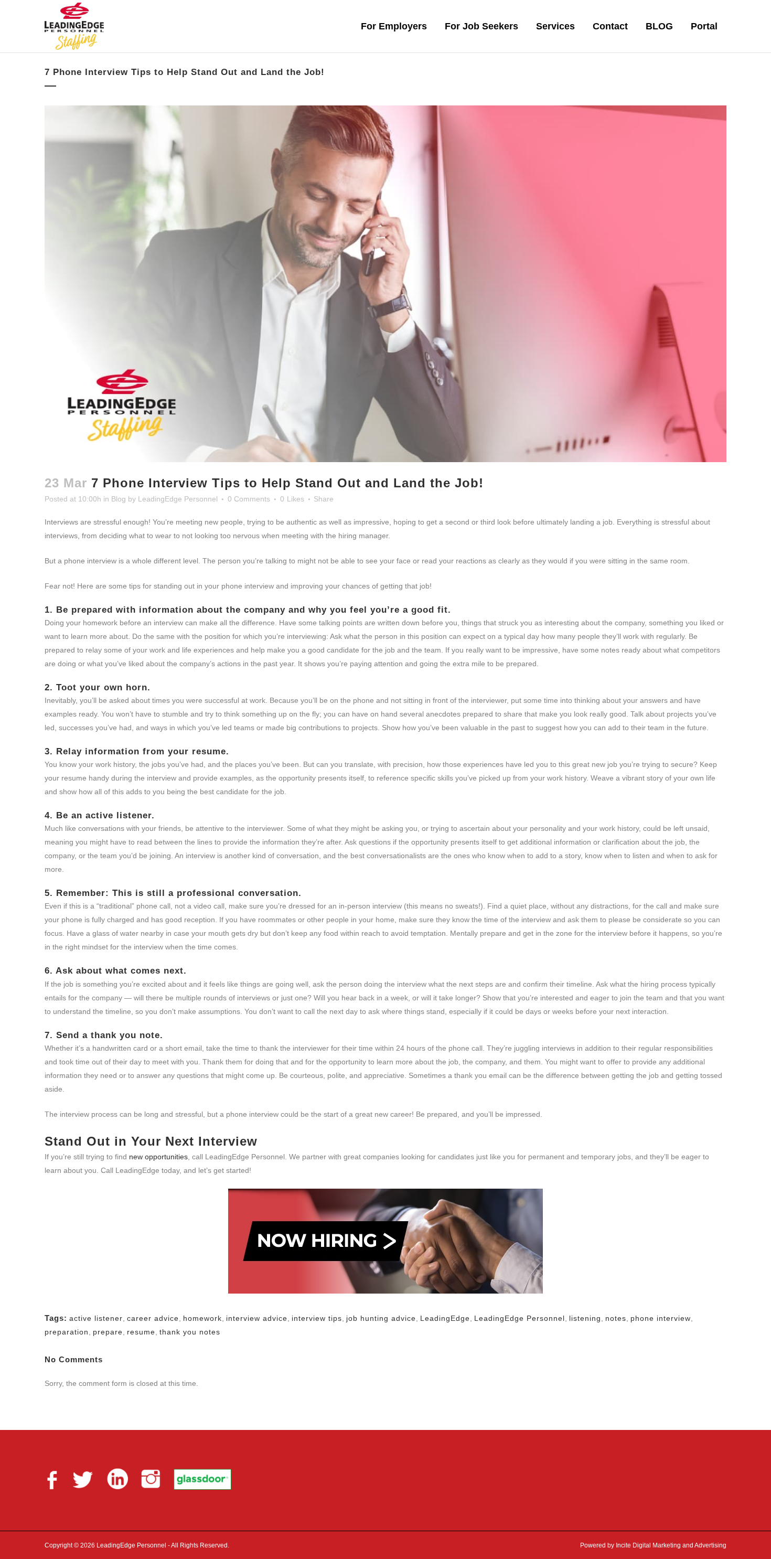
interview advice (256, 1318)
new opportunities (158, 1156)
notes (615, 1318)
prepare (108, 1332)
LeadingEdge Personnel (178, 499)
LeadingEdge (445, 1318)
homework (202, 1318)
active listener (96, 1318)
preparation (67, 1332)
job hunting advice (381, 1318)
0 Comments (249, 499)
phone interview (660, 1318)
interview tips (317, 1318)
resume (141, 1332)
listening (585, 1318)
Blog (118, 499)
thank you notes (189, 1332)
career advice (153, 1318)
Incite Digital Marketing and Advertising (670, 1545)
